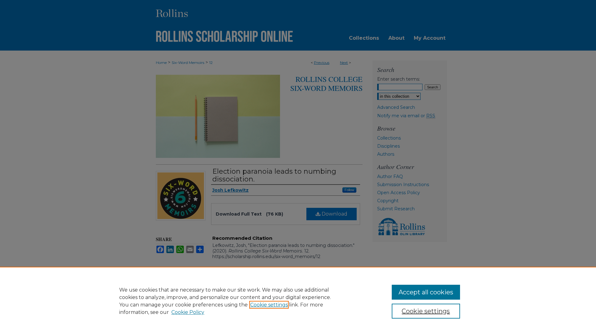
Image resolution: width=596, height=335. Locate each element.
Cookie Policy (187, 312)
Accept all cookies (426, 292)
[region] (298, 301)
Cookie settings (269, 305)
